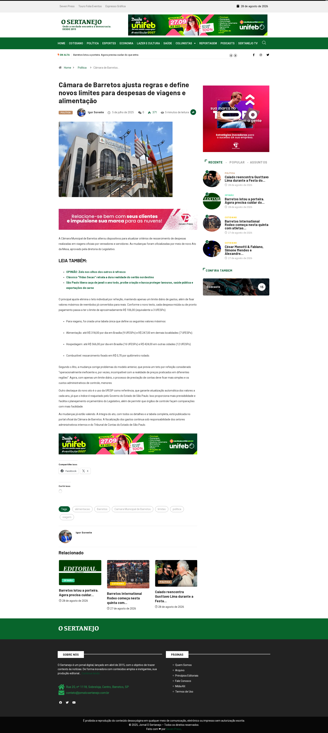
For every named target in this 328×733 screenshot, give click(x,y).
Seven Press (67, 6)
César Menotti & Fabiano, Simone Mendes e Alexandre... (244, 250)
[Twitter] (67, 702)
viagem (66, 517)
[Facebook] (60, 702)
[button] (231, 55)
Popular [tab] (236, 162)
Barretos (102, 509)
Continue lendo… (91, 673)
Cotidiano (76, 43)
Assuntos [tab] (258, 162)
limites (162, 509)
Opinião (68, 580)
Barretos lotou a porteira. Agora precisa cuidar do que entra (105, 54)
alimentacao (82, 509)
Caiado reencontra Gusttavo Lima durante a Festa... (174, 596)
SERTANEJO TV (248, 43)
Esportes (109, 43)
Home (61, 43)
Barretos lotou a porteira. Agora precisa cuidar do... (245, 200)
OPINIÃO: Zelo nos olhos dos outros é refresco (96, 271)
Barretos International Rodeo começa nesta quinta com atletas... (246, 224)
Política (93, 43)
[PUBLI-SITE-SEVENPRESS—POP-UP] (236, 118)
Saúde (167, 43)
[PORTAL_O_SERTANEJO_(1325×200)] (197, 24)
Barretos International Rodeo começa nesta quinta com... (124, 598)
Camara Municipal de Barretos (132, 509)
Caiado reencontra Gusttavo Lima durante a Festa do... (247, 178)
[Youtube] (74, 702)
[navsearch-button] (264, 43)
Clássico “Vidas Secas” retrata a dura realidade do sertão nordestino (110, 277)
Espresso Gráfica (116, 6)
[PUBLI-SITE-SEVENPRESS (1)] (128, 219)
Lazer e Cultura (148, 43)
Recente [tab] (215, 162)
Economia (126, 43)
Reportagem (208, 43)
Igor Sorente (96, 112)
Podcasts (228, 43)
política (177, 509)
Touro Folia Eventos (90, 6)
